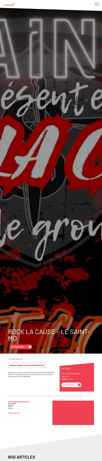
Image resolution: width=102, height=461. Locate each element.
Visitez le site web (14, 413)
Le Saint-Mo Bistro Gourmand (73, 373)
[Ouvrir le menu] (96, 4)
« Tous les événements (15, 359)
